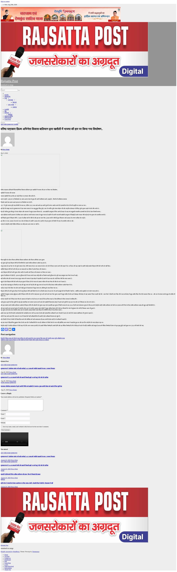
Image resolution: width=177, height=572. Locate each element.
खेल (5, 111)
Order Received (9, 566)
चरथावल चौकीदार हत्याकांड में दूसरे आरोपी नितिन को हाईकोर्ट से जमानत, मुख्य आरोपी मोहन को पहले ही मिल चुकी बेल (31, 386)
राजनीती (6, 109)
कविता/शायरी (7, 118)
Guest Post (7, 119)
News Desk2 (13, 390)
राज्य (5, 98)
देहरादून (15, 102)
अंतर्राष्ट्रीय (7, 96)
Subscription (8, 568)
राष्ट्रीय (6, 95)
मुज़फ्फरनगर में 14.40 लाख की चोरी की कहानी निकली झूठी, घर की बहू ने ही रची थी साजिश (24, 377)
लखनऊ (15, 107)
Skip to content (5, 1)
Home (6, 555)
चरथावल (7, 382)
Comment (4, 410)
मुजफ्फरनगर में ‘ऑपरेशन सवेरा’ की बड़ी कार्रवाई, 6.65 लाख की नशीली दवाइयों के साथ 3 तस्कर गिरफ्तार (28, 368)
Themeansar (35, 551)
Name (3, 414)
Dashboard (7, 560)
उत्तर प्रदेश (11, 105)
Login (6, 564)
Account (6, 556)
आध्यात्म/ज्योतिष (8, 116)
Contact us (7, 558)
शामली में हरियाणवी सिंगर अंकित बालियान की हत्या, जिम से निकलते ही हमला (20, 474)
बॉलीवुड (10, 114)
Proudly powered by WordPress (10, 551)
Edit (5, 561)
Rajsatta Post (9, 81)
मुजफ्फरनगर (10, 124)
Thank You (7, 569)
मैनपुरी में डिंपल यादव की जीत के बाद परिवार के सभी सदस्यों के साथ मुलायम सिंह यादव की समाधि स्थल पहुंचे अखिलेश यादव (33, 338)
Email (3, 418)
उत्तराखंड (10, 100)
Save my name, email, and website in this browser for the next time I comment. (26, 426)
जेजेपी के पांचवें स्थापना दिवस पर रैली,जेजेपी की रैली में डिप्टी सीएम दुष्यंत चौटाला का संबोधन (25, 340)
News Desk (5, 149)
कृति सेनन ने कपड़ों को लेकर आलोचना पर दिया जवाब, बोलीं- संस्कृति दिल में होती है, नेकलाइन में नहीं (27, 483)
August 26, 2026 (6, 460)
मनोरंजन (6, 113)
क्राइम (9, 365)
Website (3, 422)
